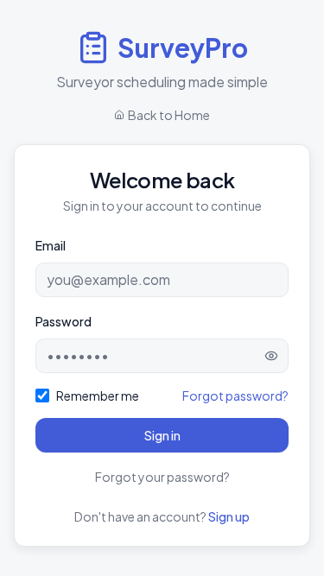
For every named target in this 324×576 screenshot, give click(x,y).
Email (50, 245)
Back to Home (169, 115)
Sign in (162, 435)
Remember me (97, 395)
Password (63, 321)
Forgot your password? (162, 476)
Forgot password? (235, 395)
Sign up (229, 516)
